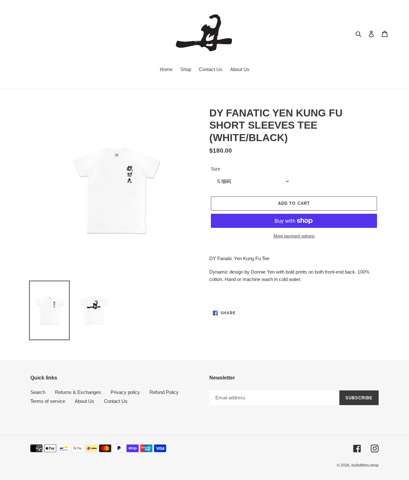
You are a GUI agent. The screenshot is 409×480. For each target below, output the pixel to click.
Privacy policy (125, 392)
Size (215, 169)
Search (37, 392)
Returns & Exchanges (78, 392)
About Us (84, 401)
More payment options (294, 236)
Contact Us (115, 401)
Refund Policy (164, 392)
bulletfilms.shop (365, 465)
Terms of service (47, 401)
